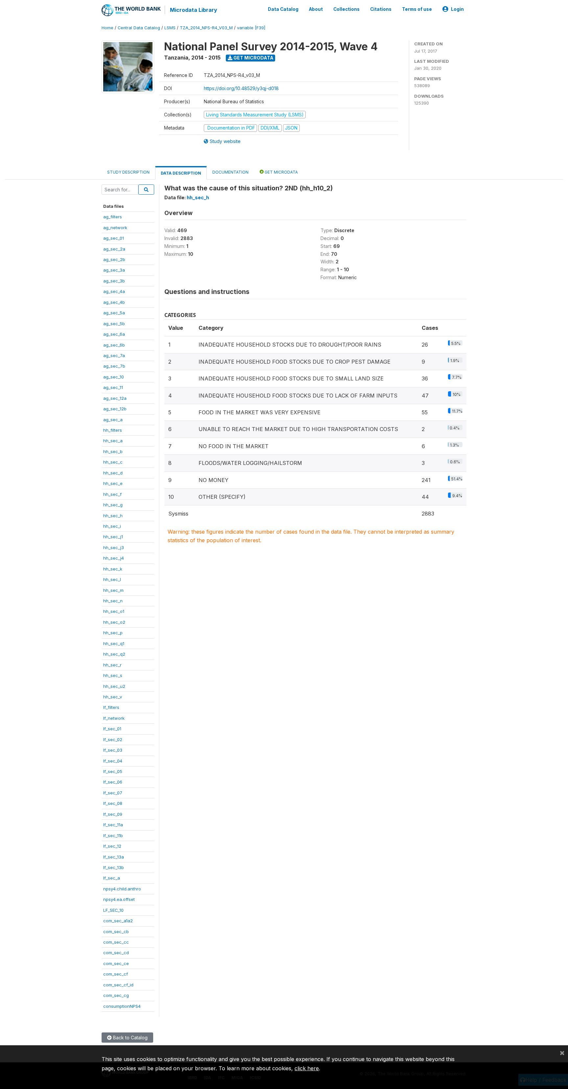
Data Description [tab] (181, 173)
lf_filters (111, 707)
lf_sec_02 (112, 739)
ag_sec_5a (114, 312)
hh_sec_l (112, 579)
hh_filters (112, 430)
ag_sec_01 (113, 238)
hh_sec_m (113, 590)
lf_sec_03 (112, 750)
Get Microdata (252, 57)
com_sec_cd (116, 952)
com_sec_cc (116, 942)
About (316, 9)
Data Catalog (283, 9)
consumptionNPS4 (122, 1006)
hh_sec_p (113, 632)
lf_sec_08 (112, 803)
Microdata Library (193, 10)
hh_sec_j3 (113, 547)
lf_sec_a (111, 878)
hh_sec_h (113, 515)
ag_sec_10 (113, 376)
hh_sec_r (112, 664)
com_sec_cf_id (118, 984)
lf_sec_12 (112, 846)
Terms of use (417, 9)
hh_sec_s (112, 675)
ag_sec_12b (115, 408)
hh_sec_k (112, 568)
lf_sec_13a (113, 856)
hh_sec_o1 (113, 611)
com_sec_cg (116, 995)
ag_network (115, 227)
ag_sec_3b (114, 280)
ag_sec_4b (114, 302)
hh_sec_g (113, 504)
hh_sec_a (113, 440)
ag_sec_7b (114, 366)
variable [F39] (251, 27)
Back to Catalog (130, 1037)
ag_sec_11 (113, 387)
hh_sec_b (113, 451)
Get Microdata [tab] (281, 172)
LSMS (170, 27)
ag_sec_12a (115, 398)
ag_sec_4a (114, 291)
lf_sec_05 (112, 771)
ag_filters (112, 216)
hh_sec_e (113, 483)
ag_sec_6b (114, 345)
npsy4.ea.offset (119, 899)
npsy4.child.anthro (122, 888)
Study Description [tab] (128, 172)
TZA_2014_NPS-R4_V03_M (206, 27)
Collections (346, 9)
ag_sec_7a (114, 355)
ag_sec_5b (114, 323)
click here (307, 1068)
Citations (380, 9)
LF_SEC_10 (113, 910)
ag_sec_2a (114, 249)
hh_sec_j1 (113, 536)
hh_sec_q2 (114, 654)
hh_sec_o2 (114, 622)
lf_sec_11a (113, 824)
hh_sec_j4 (113, 558)
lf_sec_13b (113, 867)
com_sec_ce (116, 963)
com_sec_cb (116, 931)
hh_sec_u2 (114, 686)
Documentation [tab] (230, 172)
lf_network (114, 718)
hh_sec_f (112, 494)
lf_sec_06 (112, 782)
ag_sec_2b (114, 259)
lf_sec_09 (112, 814)
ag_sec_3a (114, 270)
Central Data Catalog (139, 27)
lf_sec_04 (112, 760)
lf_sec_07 (112, 792)
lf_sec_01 (112, 728)
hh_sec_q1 (113, 643)
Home (107, 27)
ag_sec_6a (114, 334)
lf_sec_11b (113, 835)
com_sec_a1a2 (118, 920)
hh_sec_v (112, 696)
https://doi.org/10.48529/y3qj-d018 (241, 88)
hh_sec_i (112, 526)
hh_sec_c (113, 462)
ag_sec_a (113, 419)
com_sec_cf (115, 974)
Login (457, 9)
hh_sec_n (113, 600)
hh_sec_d (113, 472)
